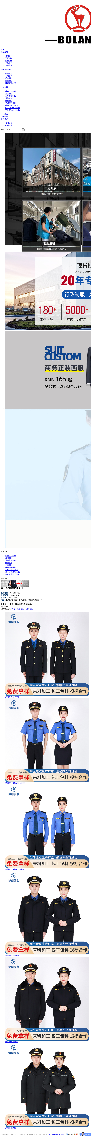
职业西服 (8, 74)
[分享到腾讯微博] (79, 1134)
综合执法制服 (10, 91)
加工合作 (4, 116)
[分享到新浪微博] (77, 1134)
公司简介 (8, 56)
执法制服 (4, 87)
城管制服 (8, 94)
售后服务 (8, 63)
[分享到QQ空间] (74, 1134)
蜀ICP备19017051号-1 (56, 1134)
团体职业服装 (6, 69)
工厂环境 (8, 58)
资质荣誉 (8, 61)
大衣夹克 (8, 76)
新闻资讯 (4, 119)
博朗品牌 (4, 52)
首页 (2, 49)
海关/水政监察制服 (12, 108)
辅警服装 (8, 98)
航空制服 (8, 78)
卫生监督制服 (10, 96)
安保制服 (8, 81)
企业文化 (8, 65)
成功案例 (4, 114)
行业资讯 (8, 125)
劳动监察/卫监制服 (12, 110)
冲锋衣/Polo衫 (10, 83)
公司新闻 (8, 123)
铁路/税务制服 (10, 103)
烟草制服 (8, 101)
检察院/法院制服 (11, 105)
